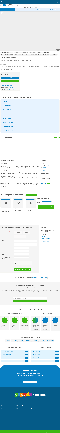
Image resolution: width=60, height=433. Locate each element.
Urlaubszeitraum (5, 231)
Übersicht (8, 9)
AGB (31, 408)
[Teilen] (55, 431)
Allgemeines (6, 101)
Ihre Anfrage (4, 243)
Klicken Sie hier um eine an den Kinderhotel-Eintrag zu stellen (30, 293)
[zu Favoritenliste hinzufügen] (1, 13)
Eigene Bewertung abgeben (31, 194)
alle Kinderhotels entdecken (30, 381)
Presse (2, 411)
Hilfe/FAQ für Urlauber (20, 408)
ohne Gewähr (35, 277)
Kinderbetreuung (7, 105)
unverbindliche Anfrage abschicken (22, 269)
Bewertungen (53, 9)
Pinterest (42, 340)
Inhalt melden (44, 277)
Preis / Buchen (11, 77)
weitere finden (14, 327)
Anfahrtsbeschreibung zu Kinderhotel (9, 83)
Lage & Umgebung (8, 130)
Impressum (33, 405)
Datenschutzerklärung (20, 266)
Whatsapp (28, 340)
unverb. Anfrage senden (11, 80)
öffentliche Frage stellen (30, 300)
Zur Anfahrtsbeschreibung (46, 238)
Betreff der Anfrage (6, 240)
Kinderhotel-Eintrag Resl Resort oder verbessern (35, 327)
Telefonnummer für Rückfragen (6, 258)
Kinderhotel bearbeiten (20, 411)
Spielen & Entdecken (8, 109)
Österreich (45, 170)
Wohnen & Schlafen (8, 122)
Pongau (46, 175)
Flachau (44, 167)
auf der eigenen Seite (45, 327)
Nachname (4, 251)
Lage (23, 9)
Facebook (15, 340)
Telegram (35, 340)
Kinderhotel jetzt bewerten (46, 207)
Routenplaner (57, 137)
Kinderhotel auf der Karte (7, 85)
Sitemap (2, 421)
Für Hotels (3, 405)
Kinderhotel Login (5, 426)
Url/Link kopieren (50, 340)
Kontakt (48, 183)
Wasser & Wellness (8, 114)
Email (3, 254)
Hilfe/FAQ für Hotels (19, 405)
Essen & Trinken (7, 118)
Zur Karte (43, 236)
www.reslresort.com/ (11, 89)
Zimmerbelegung (5, 235)
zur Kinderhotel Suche (1, 5)
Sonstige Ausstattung (8, 126)
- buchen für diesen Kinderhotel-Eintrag (55, 327)
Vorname (4, 247)
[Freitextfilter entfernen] (54, 1)
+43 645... (6, 87)
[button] (30, 31)
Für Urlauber (3, 408)
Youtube (47, 411)
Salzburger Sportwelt (52, 175)
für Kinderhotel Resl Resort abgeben (4, 327)
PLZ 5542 (48, 165)
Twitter (21, 340)
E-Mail (8, 340)
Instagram (47, 408)
